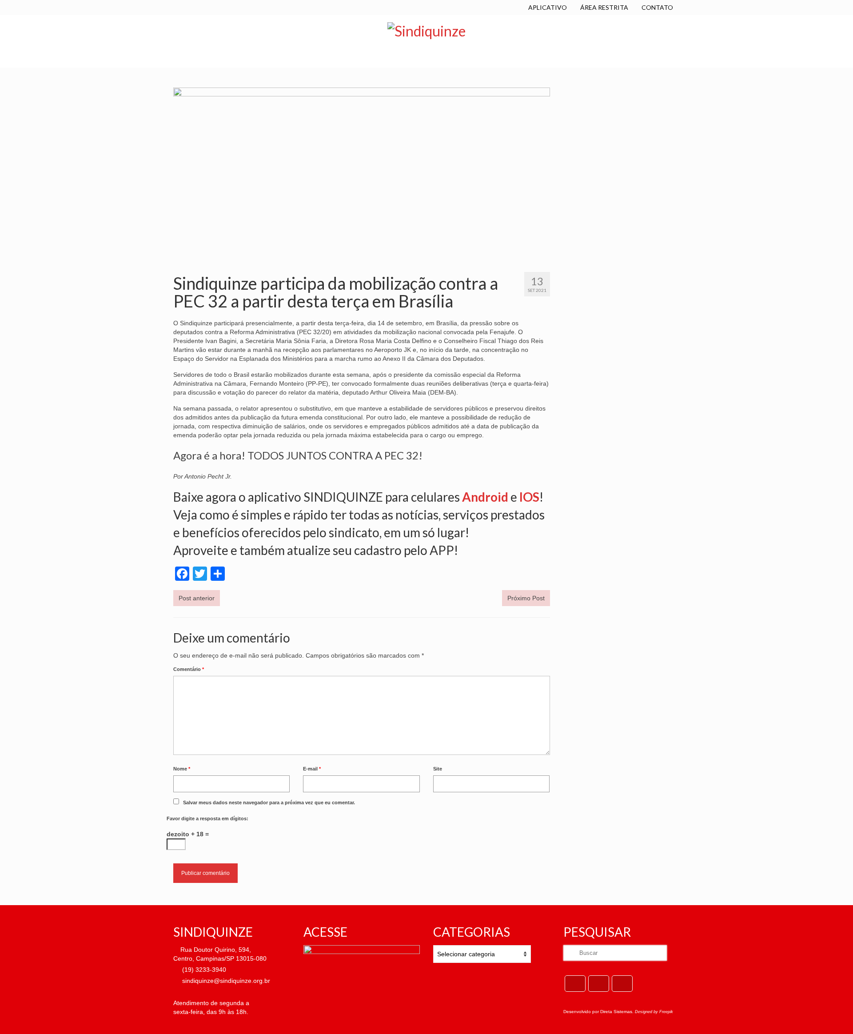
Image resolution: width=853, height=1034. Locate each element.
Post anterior (197, 598)
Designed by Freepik (654, 1012)
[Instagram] (622, 983)
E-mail (312, 768)
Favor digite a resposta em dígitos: (207, 818)
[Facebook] (575, 983)
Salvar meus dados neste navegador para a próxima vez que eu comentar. (269, 802)
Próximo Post (526, 598)
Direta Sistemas (616, 1011)
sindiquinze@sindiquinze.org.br (225, 980)
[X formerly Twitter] (598, 983)
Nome (181, 768)
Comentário (188, 669)
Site (437, 768)
